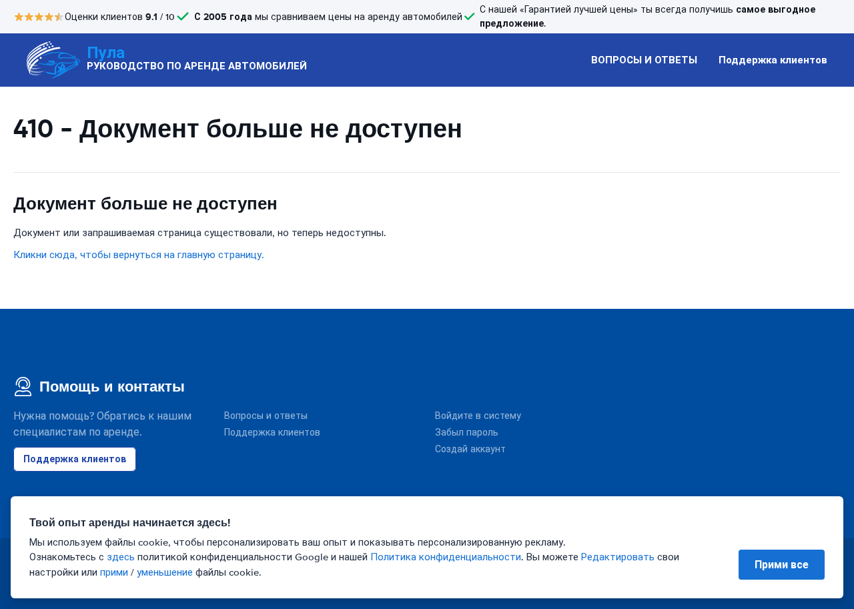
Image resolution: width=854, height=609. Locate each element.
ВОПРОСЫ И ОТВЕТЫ (644, 60)
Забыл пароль (466, 432)
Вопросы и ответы (266, 416)
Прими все (782, 564)
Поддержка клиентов (773, 60)
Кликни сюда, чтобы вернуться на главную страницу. (138, 255)
